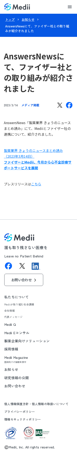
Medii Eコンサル (17, 332)
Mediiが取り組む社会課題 (19, 304)
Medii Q (10, 324)
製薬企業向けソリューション (27, 340)
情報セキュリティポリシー (22, 419)
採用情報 (11, 349)
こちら (36, 183)
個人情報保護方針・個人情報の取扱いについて (36, 404)
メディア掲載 (30, 105)
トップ (10, 19)
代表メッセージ (13, 317)
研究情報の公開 (16, 377)
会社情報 (9, 310)
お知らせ (28, 19)
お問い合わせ (14, 385)
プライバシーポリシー (19, 412)
